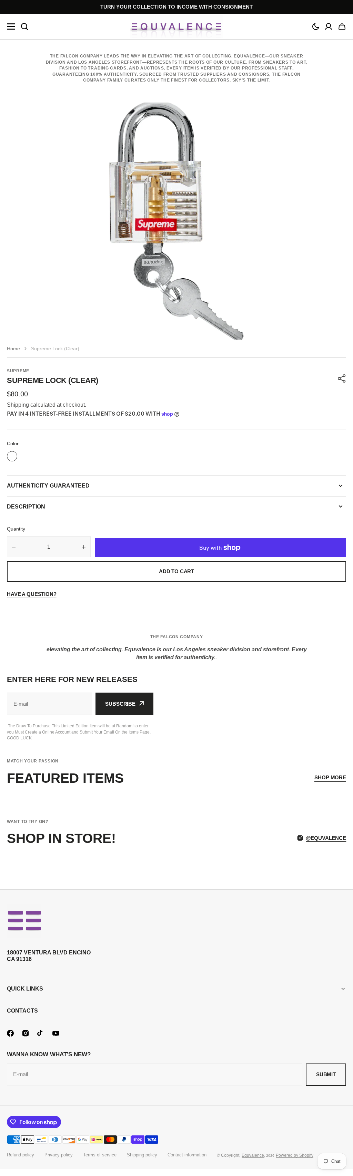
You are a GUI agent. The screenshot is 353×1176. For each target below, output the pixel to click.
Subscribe (120, 704)
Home (13, 348)
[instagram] (25, 1033)
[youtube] (55, 1033)
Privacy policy (58, 1154)
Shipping (18, 405)
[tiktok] (40, 1033)
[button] (315, 26)
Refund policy (20, 1154)
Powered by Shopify (294, 1155)
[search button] (24, 26)
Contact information (187, 1154)
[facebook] (10, 1033)
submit (326, 1074)
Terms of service (100, 1154)
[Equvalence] (176, 26)
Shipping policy (142, 1154)
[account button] (328, 26)
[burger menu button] (11, 26)
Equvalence (253, 1155)
